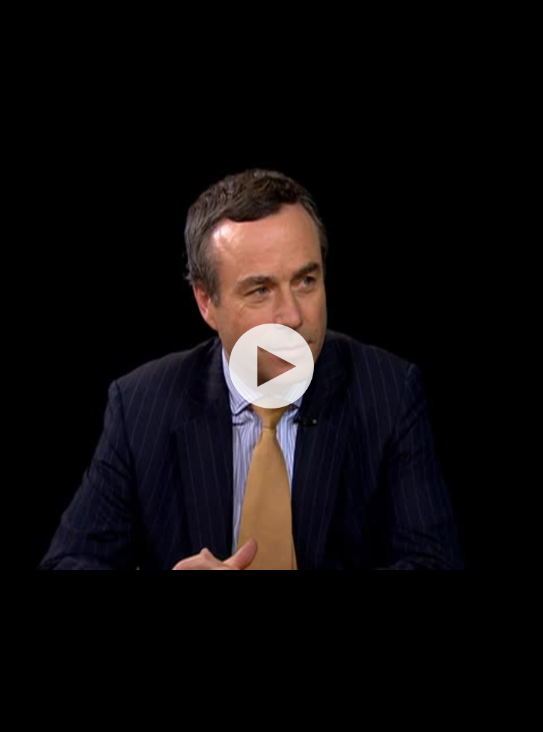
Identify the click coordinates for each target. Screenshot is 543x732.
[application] (271, 366)
